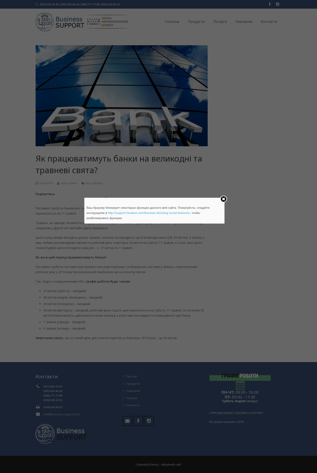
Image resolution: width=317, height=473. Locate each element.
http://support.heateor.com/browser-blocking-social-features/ (149, 213)
